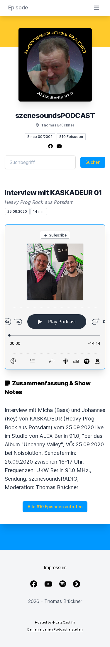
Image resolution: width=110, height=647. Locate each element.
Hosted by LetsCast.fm (55, 622)
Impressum (55, 567)
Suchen (92, 162)
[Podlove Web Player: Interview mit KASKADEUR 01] (55, 297)
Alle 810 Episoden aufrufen (55, 506)
